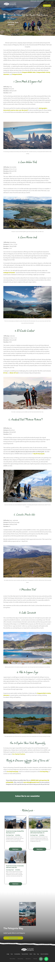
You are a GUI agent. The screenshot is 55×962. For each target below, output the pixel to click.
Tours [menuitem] (12, 954)
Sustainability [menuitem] (17, 954)
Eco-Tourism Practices (18, 754)
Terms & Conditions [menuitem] (44, 954)
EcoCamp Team (10, 835)
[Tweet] (4, 17)
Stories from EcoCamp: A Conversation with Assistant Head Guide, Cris (39, 832)
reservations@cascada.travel (31, 782)
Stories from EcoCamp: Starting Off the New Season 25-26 (15, 832)
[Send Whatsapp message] (46, 959)
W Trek (5, 373)
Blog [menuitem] (35, 954)
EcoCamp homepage (12, 771)
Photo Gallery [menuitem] (12, 958)
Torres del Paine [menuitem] (25, 954)
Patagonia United (17, 74)
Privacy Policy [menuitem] (20, 958)
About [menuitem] (31, 954)
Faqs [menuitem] (38, 954)
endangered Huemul (9, 272)
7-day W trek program (38, 453)
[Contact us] (41, 959)
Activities (17, 835)
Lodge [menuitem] (8, 954)
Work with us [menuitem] (28, 958)
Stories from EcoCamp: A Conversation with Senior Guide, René (15, 866)
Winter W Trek (14, 373)
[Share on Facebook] (4, 14)
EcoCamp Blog (44, 771)
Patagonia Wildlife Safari (29, 72)
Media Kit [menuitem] (35, 958)
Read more (15, 849)
